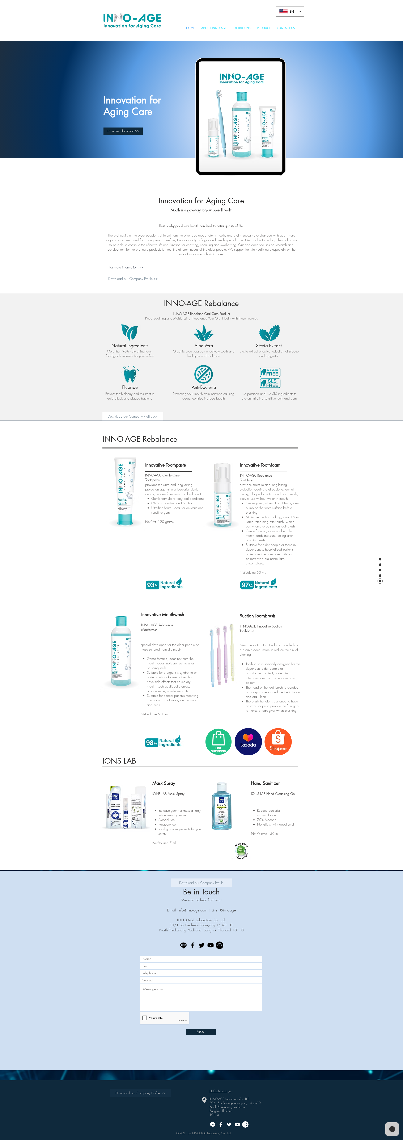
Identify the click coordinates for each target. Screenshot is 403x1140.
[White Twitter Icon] (229, 1124)
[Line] (183, 945)
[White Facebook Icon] (221, 1124)
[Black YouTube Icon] (210, 945)
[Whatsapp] (219, 945)
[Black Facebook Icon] (192, 945)
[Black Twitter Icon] (201, 945)
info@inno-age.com (192, 910)
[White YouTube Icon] (237, 1124)
